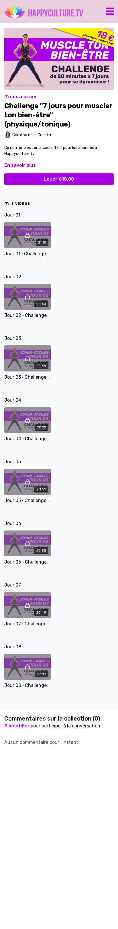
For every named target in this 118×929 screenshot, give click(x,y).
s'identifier (17, 726)
